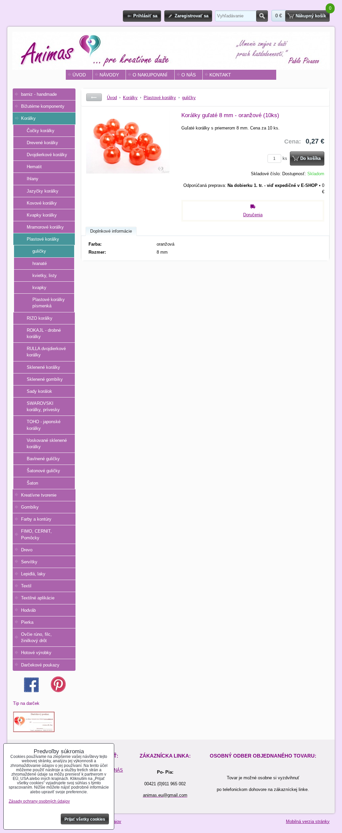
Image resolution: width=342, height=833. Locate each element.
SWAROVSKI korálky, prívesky (43, 406)
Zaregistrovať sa (191, 15)
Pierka (27, 622)
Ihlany (32, 178)
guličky (39, 251)
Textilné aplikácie (37, 597)
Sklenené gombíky (45, 379)
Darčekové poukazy (40, 664)
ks (285, 158)
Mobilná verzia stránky (308, 821)
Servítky (29, 561)
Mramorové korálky (45, 227)
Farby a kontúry (36, 519)
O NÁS (188, 74)
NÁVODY (109, 74)
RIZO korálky (39, 318)
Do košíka (310, 158)
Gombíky (30, 507)
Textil (26, 585)
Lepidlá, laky (33, 573)
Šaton (32, 483)
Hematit (34, 166)
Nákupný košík (311, 15)
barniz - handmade (39, 94)
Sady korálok (39, 391)
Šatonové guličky (43, 470)
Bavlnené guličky (43, 458)
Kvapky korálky (42, 215)
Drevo (26, 549)
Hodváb (28, 610)
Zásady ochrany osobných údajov (39, 801)
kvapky (39, 287)
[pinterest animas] (58, 690)
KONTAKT (220, 74)
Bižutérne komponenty (42, 106)
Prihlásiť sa (145, 15)
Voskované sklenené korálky (47, 443)
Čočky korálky (40, 130)
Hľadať (262, 16)
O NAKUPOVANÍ (150, 74)
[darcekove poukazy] (34, 730)
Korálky (28, 118)
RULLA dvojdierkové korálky (46, 351)
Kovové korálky (42, 203)
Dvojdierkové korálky (47, 154)
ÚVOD (79, 74)
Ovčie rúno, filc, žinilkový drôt (36, 637)
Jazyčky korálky (42, 191)
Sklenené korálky (43, 367)
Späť (94, 97)
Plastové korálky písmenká (48, 302)
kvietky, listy (44, 275)
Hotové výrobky (36, 652)
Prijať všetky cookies (84, 819)
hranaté (39, 263)
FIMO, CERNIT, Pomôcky (36, 534)
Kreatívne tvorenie (38, 495)
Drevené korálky (42, 142)
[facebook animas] (31, 690)
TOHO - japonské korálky (43, 425)
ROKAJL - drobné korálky (44, 333)
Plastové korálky (43, 239)
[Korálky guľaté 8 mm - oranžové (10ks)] (128, 161)
